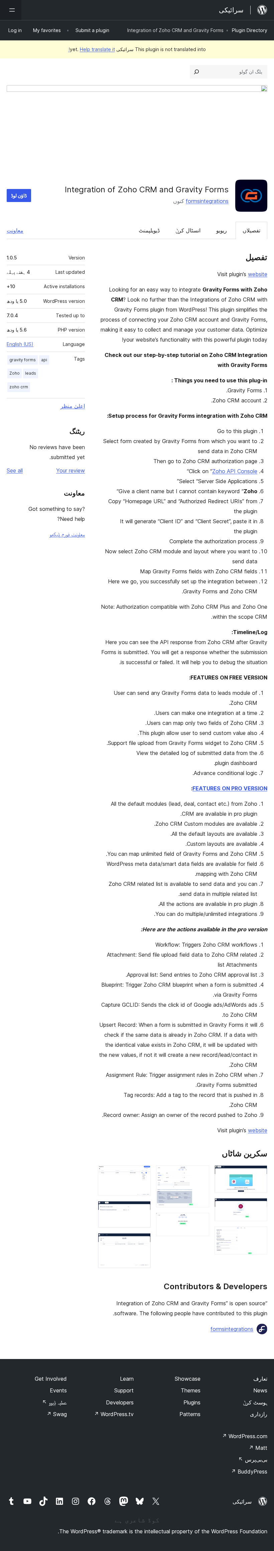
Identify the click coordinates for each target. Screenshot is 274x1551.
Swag (56, 1414)
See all (15, 470)
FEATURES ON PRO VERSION (229, 788)
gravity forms (22, 359)
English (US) (20, 344)
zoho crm (18, 386)
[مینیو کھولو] (10, 10)
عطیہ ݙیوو (54, 1402)
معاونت (15, 230)
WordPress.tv (114, 1414)
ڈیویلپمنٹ (149, 230)
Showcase (187, 1378)
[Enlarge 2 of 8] (258, 1207)
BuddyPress (249, 1471)
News (260, 1390)
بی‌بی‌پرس (252, 1459)
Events (58, 1390)
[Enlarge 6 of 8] (141, 1174)
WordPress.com (244, 1436)
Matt (258, 1447)
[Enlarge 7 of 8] (141, 1210)
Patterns (189, 1414)
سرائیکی (242, 1501)
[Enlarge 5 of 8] (200, 1221)
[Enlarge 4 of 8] (200, 1174)
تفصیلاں (251, 230)
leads (30, 373)
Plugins (191, 1402)
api (44, 359)
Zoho (14, 373)
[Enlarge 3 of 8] (258, 1235)
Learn (127, 1378)
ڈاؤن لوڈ (19, 195)
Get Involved (51, 1378)
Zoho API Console (234, 471)
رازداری (258, 1414)
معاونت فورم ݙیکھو (67, 534)
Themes (190, 1390)
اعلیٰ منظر (72, 406)
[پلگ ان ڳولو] (196, 71)
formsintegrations (207, 201)
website (257, 274)
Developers (120, 1402)
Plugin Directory (249, 30)
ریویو (221, 230)
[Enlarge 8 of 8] (141, 1242)
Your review (70, 470)
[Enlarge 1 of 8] (258, 1174)
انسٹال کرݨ (187, 230)
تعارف (260, 1378)
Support (124, 1390)
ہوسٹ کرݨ (255, 1402)
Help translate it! (91, 49)
